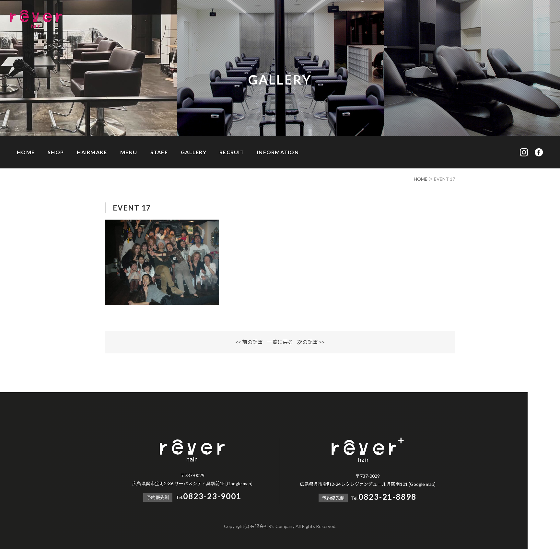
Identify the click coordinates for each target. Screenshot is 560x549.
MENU (128, 152)
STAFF (159, 152)
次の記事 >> (311, 342)
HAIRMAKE (92, 152)
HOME (26, 152)
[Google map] (239, 483)
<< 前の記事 (249, 342)
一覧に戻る (280, 342)
